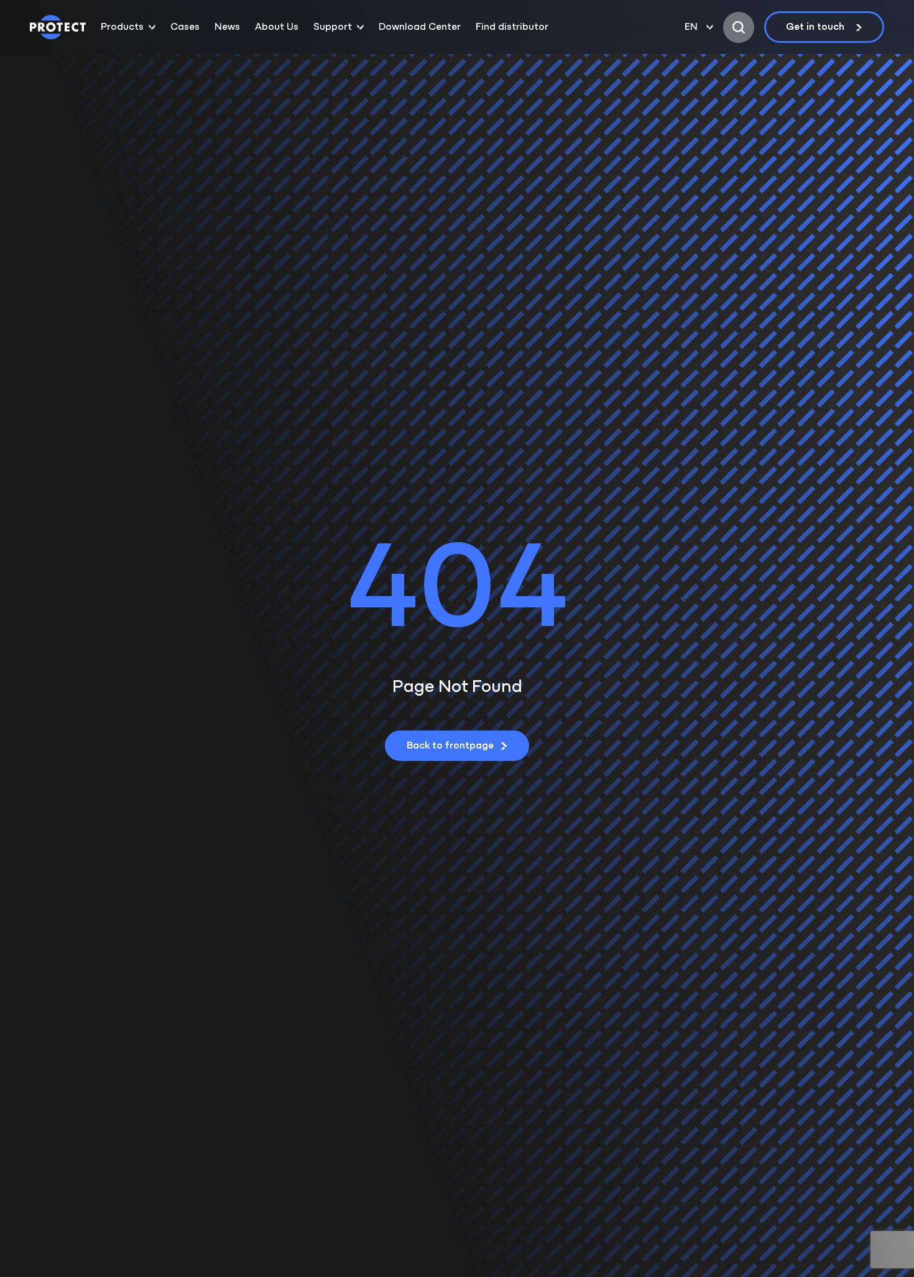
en (691, 27)
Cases (185, 27)
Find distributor (512, 27)
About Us (276, 27)
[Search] (738, 27)
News (227, 27)
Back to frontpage (450, 746)
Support (332, 27)
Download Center (420, 27)
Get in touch (815, 27)
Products (122, 27)
